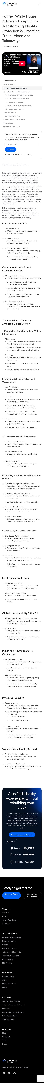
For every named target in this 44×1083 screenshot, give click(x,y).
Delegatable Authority (10, 1016)
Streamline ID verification (11, 1001)
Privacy (4, 1044)
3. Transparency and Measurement (15, 102)
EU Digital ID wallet (11, 618)
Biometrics (6, 1008)
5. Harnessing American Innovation (15, 109)
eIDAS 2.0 (22, 623)
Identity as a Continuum (9, 112)
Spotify (10, 165)
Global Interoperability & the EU (11, 116)
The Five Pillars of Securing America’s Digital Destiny (17, 91)
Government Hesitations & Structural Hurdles (15, 88)
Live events (6, 1037)
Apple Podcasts (22, 165)
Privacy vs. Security (8, 123)
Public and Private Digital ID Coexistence (14, 119)
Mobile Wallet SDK (9, 984)
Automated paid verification (12, 952)
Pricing (4, 916)
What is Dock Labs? (9, 920)
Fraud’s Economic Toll (9, 84)
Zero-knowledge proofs (10, 956)
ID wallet (5, 945)
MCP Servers (7, 963)
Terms (4, 1040)
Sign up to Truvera (11, 894)
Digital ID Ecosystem (9, 948)
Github (4, 980)
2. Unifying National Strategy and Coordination (18, 98)
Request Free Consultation (32, 895)
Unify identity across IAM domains (14, 1005)
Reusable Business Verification (13, 1012)
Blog (4, 1033)
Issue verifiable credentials (11, 937)
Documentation (8, 977)
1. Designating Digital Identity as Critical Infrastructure (19, 95)
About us (5, 913)
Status (4, 988)
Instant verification (8, 941)
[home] (9, 4)
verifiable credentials (34, 712)
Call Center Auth (8, 1019)
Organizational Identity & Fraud (11, 126)
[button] (39, 4)
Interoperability (7, 959)
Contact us (6, 924)
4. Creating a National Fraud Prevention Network (18, 105)
